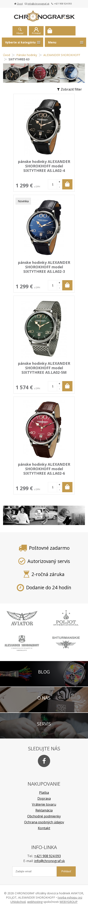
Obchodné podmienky (44, 816)
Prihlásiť (36, 33)
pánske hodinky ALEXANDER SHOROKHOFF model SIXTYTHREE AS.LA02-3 (44, 267)
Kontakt (44, 828)
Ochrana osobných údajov (44, 822)
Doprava (44, 798)
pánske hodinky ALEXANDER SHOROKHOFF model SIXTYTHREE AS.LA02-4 (44, 166)
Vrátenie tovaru (44, 804)
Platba (44, 792)
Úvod (20, 3)
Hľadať (19, 33)
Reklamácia (44, 810)
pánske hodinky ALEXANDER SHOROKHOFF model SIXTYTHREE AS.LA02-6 (44, 468)
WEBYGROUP (69, 902)
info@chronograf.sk (38, 3)
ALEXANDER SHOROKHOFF (61, 55)
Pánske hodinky (26, 55)
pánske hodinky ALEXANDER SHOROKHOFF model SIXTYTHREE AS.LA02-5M (44, 368)
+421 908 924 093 (47, 856)
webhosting (35, 902)
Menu (52, 42)
